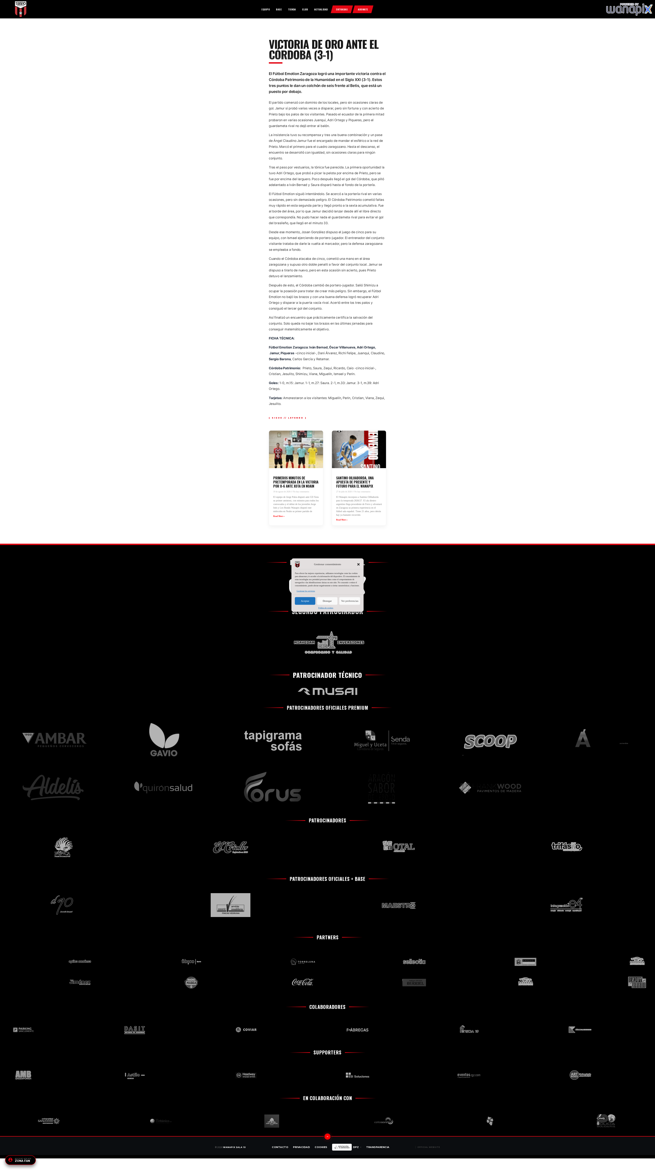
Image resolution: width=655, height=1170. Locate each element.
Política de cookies (325, 608)
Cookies (321, 1147)
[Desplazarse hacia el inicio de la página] (327, 1136)
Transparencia (377, 1147)
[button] (358, 564)
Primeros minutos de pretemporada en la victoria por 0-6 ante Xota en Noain (295, 482)
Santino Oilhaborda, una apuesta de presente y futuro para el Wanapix (355, 482)
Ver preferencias (349, 601)
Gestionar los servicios (306, 591)
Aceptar (305, 601)
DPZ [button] (356, 1147)
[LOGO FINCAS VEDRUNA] (115, 905)
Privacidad (301, 1147)
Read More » (279, 516)
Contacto (280, 1147)
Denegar (327, 601)
